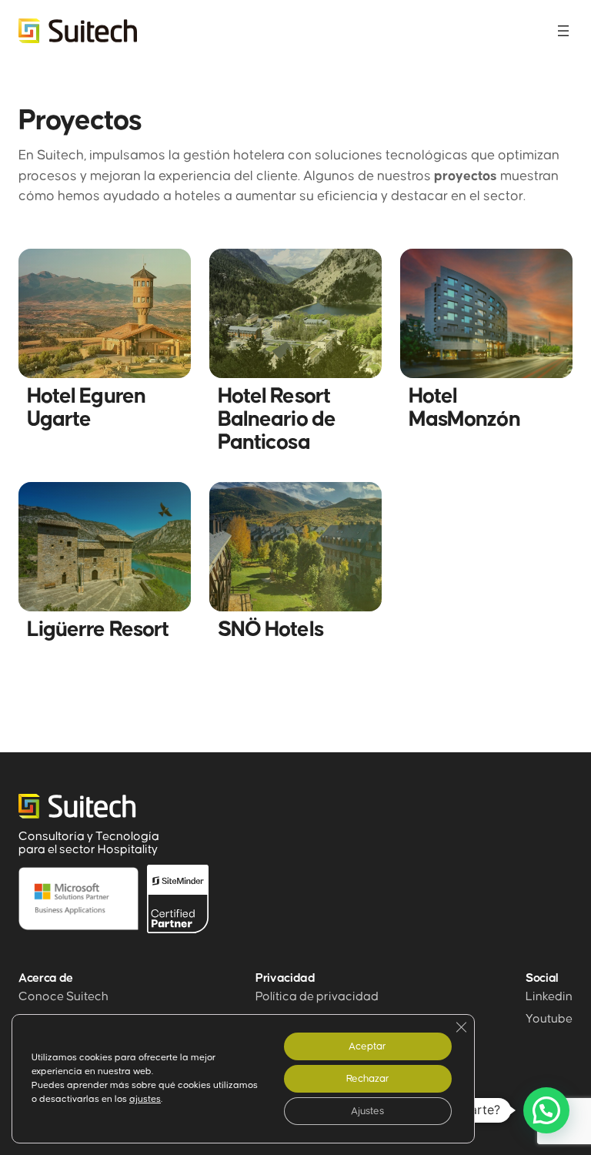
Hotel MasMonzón (464, 408)
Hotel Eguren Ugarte (86, 408)
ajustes (145, 1099)
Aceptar (367, 1046)
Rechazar (367, 1078)
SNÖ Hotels (270, 630)
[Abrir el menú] (563, 31)
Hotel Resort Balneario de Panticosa (277, 420)
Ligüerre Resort (98, 630)
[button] (546, 1110)
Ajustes (367, 1111)
